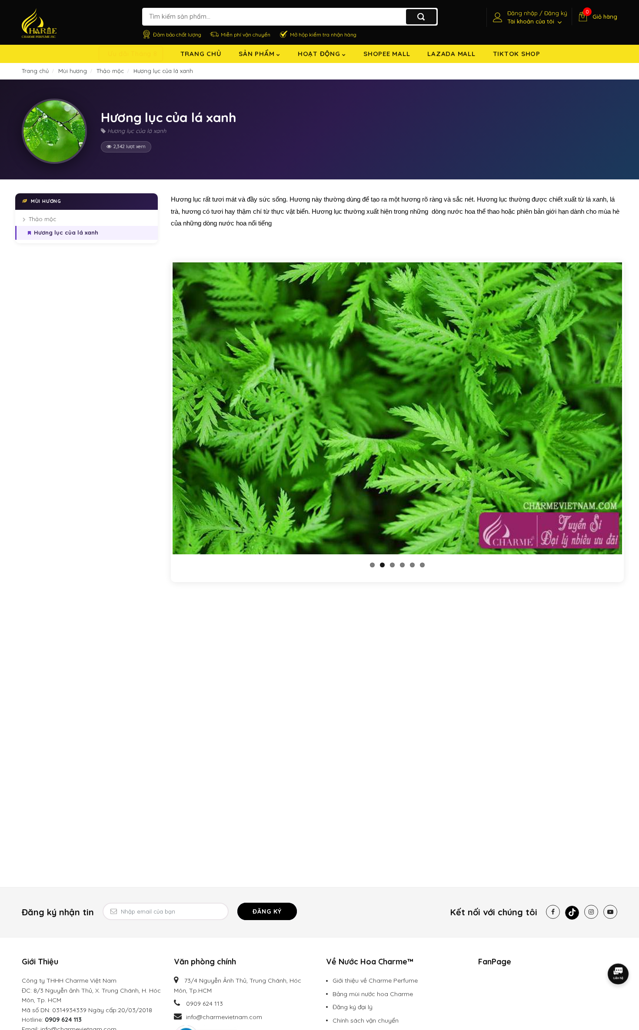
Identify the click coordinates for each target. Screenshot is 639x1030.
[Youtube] (610, 912)
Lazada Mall (451, 54)
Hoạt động (320, 54)
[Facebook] (553, 912)
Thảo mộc (42, 218)
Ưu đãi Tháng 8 (132, 54)
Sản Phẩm (257, 54)
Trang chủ (201, 54)
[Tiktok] (572, 913)
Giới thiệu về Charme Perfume (375, 980)
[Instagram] (591, 912)
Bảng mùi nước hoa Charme (373, 994)
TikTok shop (516, 54)
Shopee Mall (386, 54)
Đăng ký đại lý (353, 1007)
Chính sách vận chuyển (366, 1020)
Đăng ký (267, 911)
